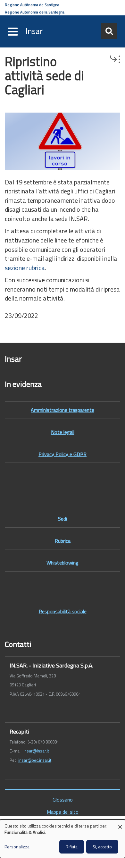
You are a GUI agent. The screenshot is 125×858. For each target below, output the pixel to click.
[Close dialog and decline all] (120, 824)
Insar (34, 31)
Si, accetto (102, 846)
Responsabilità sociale (63, 611)
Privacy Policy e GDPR (62, 454)
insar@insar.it (35, 751)
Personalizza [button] (16, 847)
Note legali (62, 432)
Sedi (62, 518)
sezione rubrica (25, 268)
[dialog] (62, 839)
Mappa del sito (63, 812)
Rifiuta (72, 846)
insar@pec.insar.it (34, 760)
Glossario (63, 799)
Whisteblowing (62, 562)
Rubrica (63, 541)
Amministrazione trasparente (62, 410)
